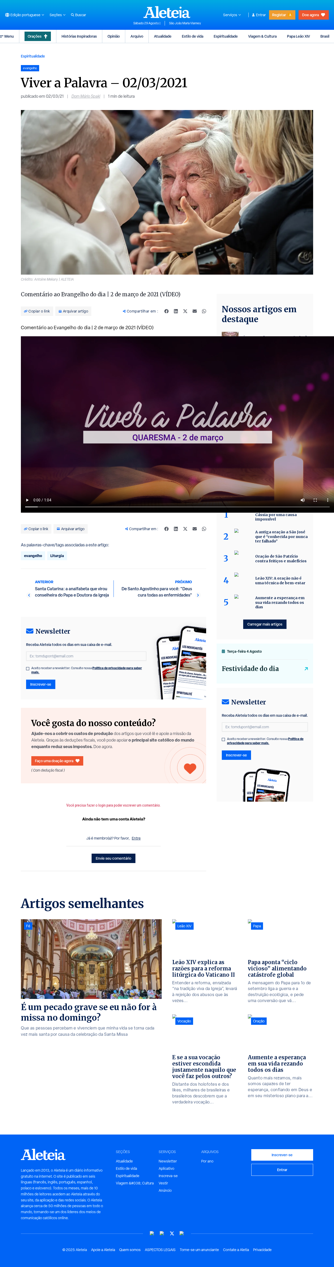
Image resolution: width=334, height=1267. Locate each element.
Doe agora (310, 14)
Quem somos (130, 1249)
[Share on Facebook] (166, 311)
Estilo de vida (192, 36)
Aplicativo (166, 1168)
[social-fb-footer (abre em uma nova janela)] (162, 1233)
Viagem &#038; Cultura (135, 1183)
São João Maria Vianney (185, 23)
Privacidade (262, 1249)
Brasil (324, 36)
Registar (279, 14)
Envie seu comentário (113, 858)
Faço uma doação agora (54, 760)
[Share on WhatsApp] (204, 311)
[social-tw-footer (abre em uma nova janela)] (172, 1233)
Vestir (163, 1183)
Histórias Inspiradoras (79, 36)
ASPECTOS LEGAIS (160, 1249)
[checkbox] (27, 668)
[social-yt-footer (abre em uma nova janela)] (152, 1233)
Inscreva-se (168, 1175)
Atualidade (162, 36)
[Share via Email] (195, 311)
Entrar (261, 15)
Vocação (184, 1021)
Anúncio (165, 1190)
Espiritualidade (226, 36)
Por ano (207, 1161)
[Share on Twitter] (185, 311)
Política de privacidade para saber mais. (265, 741)
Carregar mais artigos (264, 624)
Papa (257, 926)
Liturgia (57, 555)
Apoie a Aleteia (103, 1249)
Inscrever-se (40, 684)
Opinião (114, 36)
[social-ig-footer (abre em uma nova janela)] (182, 1233)
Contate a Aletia (236, 1249)
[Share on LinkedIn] (176, 311)
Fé (28, 926)
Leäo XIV (184, 926)
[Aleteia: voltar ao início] (167, 12)
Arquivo (136, 36)
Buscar (80, 15)
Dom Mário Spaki (85, 96)
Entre (136, 838)
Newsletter (168, 1161)
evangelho (33, 555)
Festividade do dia (250, 669)
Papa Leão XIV (298, 36)
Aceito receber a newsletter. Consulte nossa (86, 670)
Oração (259, 1021)
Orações (34, 36)
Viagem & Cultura (262, 36)
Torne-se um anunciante (199, 1249)
